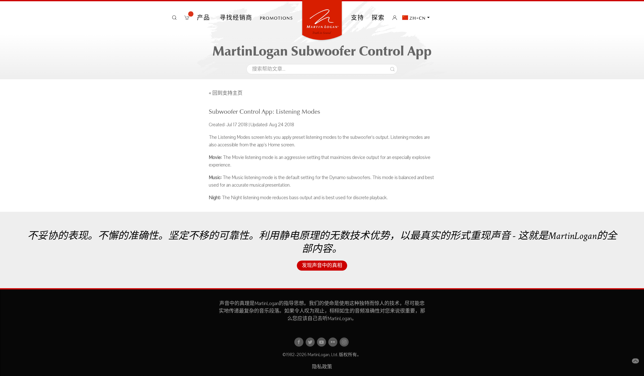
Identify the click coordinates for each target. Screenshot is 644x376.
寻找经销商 (236, 17)
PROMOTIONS (276, 17)
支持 (357, 17)
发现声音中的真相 (322, 265)
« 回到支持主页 (226, 93)
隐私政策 (322, 367)
